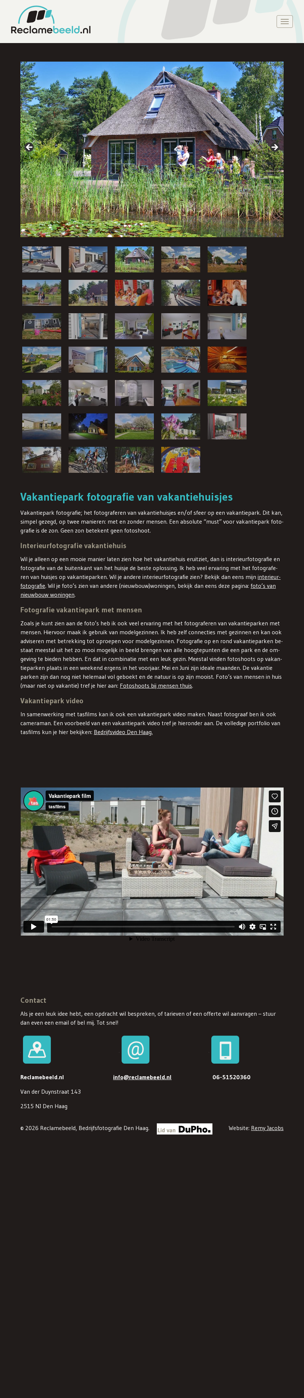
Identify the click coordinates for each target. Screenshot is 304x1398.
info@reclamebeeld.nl (142, 1077)
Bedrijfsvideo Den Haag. (123, 732)
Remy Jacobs (267, 1128)
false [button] (29, 147)
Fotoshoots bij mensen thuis (156, 685)
